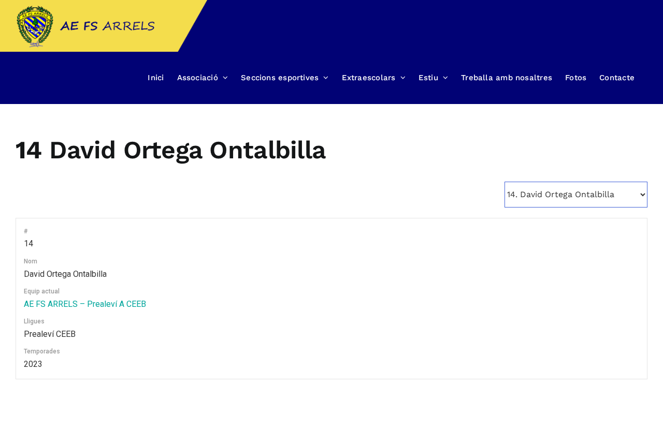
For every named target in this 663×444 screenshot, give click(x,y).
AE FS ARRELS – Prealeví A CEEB (85, 304)
